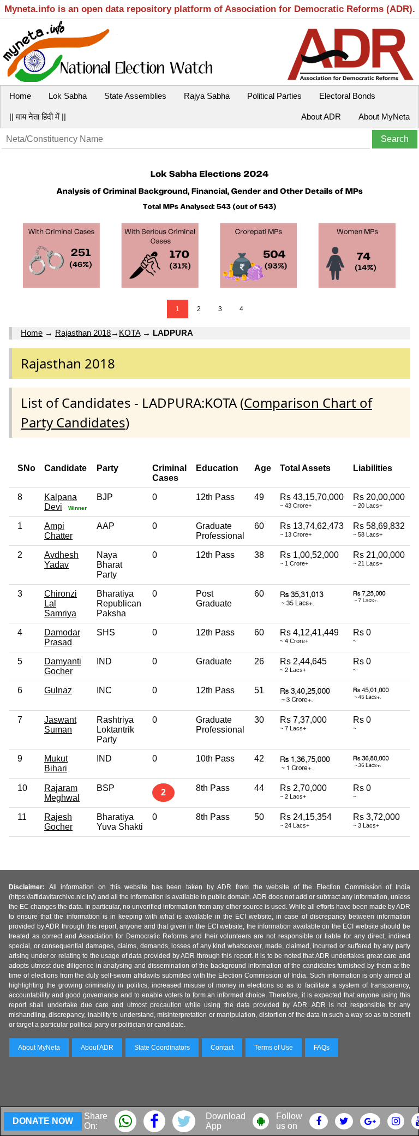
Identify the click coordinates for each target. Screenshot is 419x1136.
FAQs (322, 1047)
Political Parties (274, 95)
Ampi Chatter (58, 530)
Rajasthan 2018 (83, 332)
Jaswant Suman (60, 724)
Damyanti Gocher (62, 666)
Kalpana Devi (60, 502)
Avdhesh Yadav (61, 559)
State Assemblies (135, 95)
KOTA (129, 332)
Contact (222, 1047)
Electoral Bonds (347, 95)
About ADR (321, 116)
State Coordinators (162, 1047)
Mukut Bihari (56, 763)
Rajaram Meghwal (62, 792)
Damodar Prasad (62, 637)
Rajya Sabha (207, 95)
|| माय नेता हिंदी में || (37, 116)
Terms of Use (273, 1047)
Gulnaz (58, 690)
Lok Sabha (68, 95)
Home (20, 95)
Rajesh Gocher (58, 821)
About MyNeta (384, 116)
